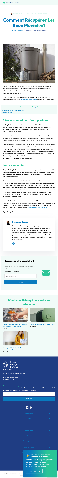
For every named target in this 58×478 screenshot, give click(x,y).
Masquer (35, 107)
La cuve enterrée (7, 112)
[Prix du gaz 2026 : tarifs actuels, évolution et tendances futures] (15, 338)
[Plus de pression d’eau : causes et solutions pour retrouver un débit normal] (15, 315)
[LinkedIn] (27, 407)
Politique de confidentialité (10, 473)
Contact (21, 475)
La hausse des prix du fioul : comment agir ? (42, 324)
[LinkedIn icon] (13, 243)
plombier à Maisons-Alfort (29, 99)
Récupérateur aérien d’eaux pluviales (13, 110)
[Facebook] (31, 407)
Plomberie (44, 13)
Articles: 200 (15, 247)
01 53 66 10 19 (9, 369)
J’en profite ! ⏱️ (34, 471)
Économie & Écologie (36, 13)
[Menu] (54, 2)
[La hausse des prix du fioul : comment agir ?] (42, 315)
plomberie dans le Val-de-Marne (38, 207)
